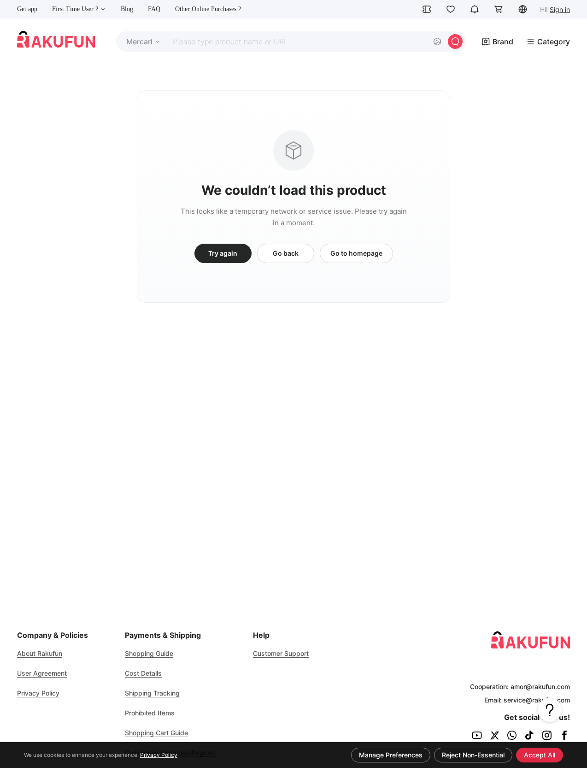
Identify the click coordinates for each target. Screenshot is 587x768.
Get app (27, 9)
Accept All (539, 755)
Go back (286, 253)
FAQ (154, 9)
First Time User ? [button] (75, 9)
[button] (522, 9)
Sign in (560, 9)
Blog (127, 9)
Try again (222, 253)
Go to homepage (356, 253)
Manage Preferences (391, 755)
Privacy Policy (158, 754)
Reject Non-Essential (473, 755)
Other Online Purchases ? (208, 9)
